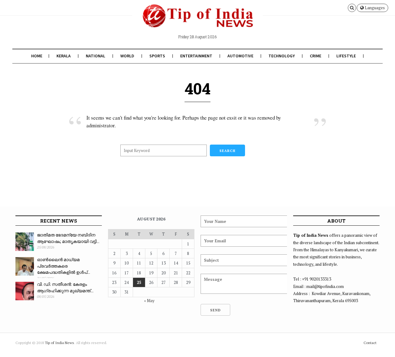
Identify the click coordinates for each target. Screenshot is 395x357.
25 (139, 282)
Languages (374, 7)
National (95, 56)
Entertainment (196, 56)
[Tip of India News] (197, 21)
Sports (157, 56)
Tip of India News (59, 342)
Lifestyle (346, 56)
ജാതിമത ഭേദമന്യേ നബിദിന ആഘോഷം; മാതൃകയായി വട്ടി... (68, 238)
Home (36, 56)
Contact (370, 342)
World (127, 56)
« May (149, 300)
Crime (315, 56)
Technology (281, 56)
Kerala (63, 56)
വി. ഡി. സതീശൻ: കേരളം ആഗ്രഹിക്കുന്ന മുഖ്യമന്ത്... (65, 287)
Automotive (240, 56)
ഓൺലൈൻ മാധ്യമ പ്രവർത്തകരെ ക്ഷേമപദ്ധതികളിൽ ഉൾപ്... (63, 265)
